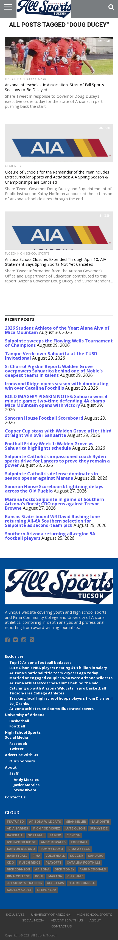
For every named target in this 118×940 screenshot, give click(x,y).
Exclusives (14, 656)
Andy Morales (26, 779)
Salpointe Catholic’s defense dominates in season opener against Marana (51, 476)
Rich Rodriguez (46, 828)
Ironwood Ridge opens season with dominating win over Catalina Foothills (57, 386)
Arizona (42, 869)
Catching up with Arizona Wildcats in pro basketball (57, 688)
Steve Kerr (46, 890)
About (11, 767)
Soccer (76, 856)
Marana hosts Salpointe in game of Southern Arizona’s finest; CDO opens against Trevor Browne (54, 503)
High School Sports (23, 732)
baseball (15, 835)
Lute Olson (75, 828)
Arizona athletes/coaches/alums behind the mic (53, 683)
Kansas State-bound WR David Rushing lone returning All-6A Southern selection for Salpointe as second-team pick (52, 521)
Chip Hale (75, 876)
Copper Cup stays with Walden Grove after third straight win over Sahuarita (58, 433)
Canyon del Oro (21, 849)
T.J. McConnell (82, 883)
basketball (17, 856)
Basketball (19, 720)
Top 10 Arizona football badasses (40, 662)
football (79, 842)
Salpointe (100, 821)
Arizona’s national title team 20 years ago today (53, 672)
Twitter (16, 748)
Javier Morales (27, 784)
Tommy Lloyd (51, 849)
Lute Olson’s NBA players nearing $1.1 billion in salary (58, 667)
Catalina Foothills (83, 862)
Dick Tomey (64, 869)
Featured (15, 821)
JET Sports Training (24, 883)
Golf (39, 876)
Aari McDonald (93, 869)
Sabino (55, 835)
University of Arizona (24, 714)
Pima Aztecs (79, 849)
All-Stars (55, 883)
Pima (36, 856)
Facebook (18, 743)
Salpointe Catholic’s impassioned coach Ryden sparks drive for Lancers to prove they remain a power (57, 460)
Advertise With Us (21, 754)
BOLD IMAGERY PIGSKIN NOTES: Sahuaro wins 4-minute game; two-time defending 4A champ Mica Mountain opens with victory (57, 400)
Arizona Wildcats (45, 821)
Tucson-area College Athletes (36, 693)
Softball (36, 835)
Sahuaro (95, 856)
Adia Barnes (17, 828)
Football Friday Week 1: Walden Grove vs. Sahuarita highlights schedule (49, 446)
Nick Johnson (18, 869)
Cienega (73, 835)
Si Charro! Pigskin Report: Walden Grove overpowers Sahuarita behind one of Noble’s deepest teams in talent (54, 370)
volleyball (55, 856)
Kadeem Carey (19, 890)
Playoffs (53, 862)
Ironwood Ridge (21, 842)
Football (17, 726)
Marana (55, 876)
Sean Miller (76, 821)
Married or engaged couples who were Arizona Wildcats (61, 677)
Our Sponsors (22, 761)
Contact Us (15, 797)
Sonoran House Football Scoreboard (44, 418)
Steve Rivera (25, 789)
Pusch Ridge (29, 862)
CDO (10, 862)
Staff (13, 773)
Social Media (16, 737)
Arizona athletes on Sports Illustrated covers (51, 708)
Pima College (18, 876)
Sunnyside (99, 828)
